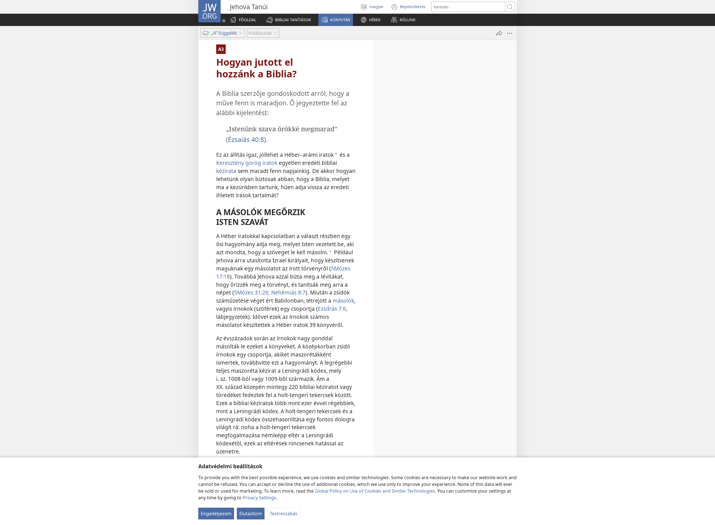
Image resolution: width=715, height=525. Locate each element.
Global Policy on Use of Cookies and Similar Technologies (375, 491)
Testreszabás (283, 513)
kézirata (226, 171)
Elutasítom (250, 513)
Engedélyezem (216, 513)
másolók (343, 300)
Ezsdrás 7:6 (332, 308)
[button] (288, 20)
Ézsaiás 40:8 (246, 139)
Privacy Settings (259, 498)
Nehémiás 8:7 (288, 292)
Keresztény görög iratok (246, 163)
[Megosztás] (499, 33)
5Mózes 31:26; (252, 292)
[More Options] (509, 33)
